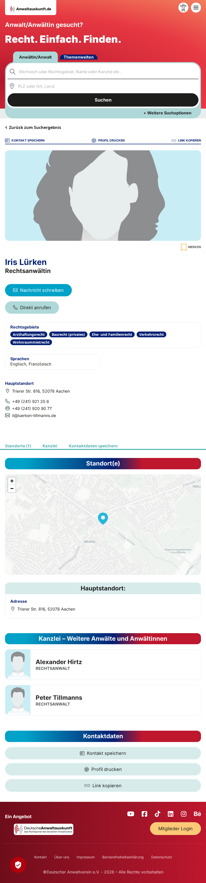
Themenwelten (79, 57)
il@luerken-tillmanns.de (34, 415)
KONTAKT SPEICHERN (28, 140)
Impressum (86, 857)
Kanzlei (49, 446)
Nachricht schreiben (42, 290)
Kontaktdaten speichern (93, 446)
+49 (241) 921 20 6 (30, 401)
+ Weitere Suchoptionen (167, 112)
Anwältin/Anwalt (35, 57)
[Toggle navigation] (196, 8)
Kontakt (40, 857)
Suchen (103, 100)
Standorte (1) (18, 446)
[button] (103, 519)
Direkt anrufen (35, 307)
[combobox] (103, 71)
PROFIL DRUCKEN (111, 140)
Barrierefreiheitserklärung (123, 857)
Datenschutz (161, 857)
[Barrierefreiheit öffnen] (183, 8)
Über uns (61, 857)
